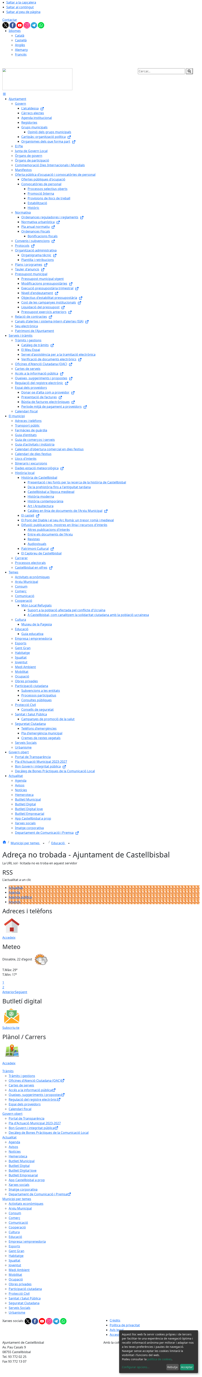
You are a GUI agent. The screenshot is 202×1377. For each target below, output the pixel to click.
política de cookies (159, 1359)
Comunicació (18, 1222)
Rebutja (172, 1367)
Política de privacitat (125, 1325)
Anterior (8, 992)
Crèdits (115, 1320)
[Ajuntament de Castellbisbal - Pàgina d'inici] (37, 79)
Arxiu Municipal (20, 1208)
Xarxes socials (19, 1185)
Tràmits (8, 1071)
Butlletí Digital (19, 1166)
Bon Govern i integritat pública (31, 1128)
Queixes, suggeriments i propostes (35, 1095)
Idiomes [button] (15, 31)
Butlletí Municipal (22, 1161)
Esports (14, 1246)
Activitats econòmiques (26, 1203)
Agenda (14, 892)
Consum (15, 1213)
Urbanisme (17, 1312)
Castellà (21, 40)
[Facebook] (13, 25)
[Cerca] (189, 71)
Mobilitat (15, 1274)
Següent (21, 992)
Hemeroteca (18, 1156)
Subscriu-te (10, 1028)
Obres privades (20, 1284)
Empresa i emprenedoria (27, 1241)
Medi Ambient (19, 1270)
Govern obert (12, 1114)
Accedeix (8, 937)
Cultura (14, 1232)
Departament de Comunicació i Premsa (38, 1194)
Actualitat (16, 887)
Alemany (21, 50)
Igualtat (14, 1260)
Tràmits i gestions (22, 1076)
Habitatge (16, 1256)
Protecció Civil (19, 1293)
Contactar (9, 20)
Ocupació (16, 1279)
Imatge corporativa (23, 1189)
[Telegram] (34, 25)
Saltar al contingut (20, 7)
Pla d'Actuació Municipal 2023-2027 (35, 1123)
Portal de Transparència (26, 1118)
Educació (58, 843)
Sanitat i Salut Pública (25, 1298)
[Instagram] (27, 25)
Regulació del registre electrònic (33, 1099)
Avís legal (116, 1330)
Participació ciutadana (25, 1289)
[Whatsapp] (41, 25)
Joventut (15, 1265)
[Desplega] (43, 843)
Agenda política (20, 897)
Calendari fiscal (20, 1109)
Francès (21, 54)
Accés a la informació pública (30, 1090)
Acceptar (187, 1367)
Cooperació (17, 1227)
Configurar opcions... (136, 1367)
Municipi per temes (25, 843)
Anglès (20, 45)
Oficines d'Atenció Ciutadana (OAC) (35, 1080)
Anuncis (15, 902)
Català (19, 35)
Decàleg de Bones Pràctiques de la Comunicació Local (49, 1132)
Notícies (15, 1151)
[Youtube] (20, 25)
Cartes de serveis (21, 1085)
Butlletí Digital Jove (22, 1170)
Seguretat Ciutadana (24, 1303)
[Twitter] (5, 25)
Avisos (13, 1147)
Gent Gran (16, 1251)
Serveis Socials (19, 1308)
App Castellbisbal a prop (27, 1180)
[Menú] (4, 94)
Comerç (14, 1218)
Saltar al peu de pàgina (23, 12)
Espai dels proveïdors (25, 1104)
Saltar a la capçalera (21, 2)
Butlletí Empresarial (23, 1175)
